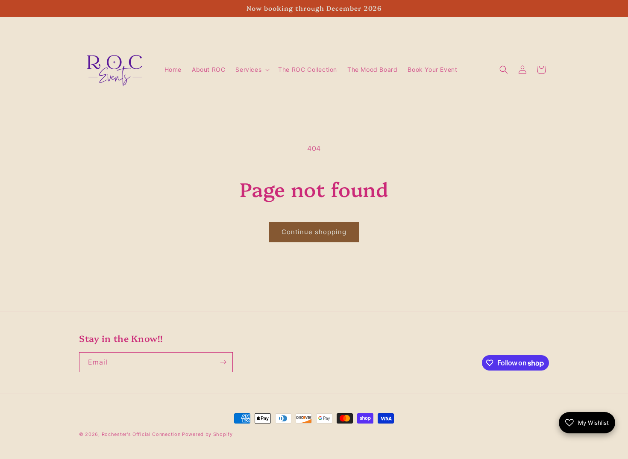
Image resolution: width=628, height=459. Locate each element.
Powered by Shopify (207, 434)
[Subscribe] (223, 362)
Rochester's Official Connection (141, 434)
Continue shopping (314, 232)
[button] (251, 70)
